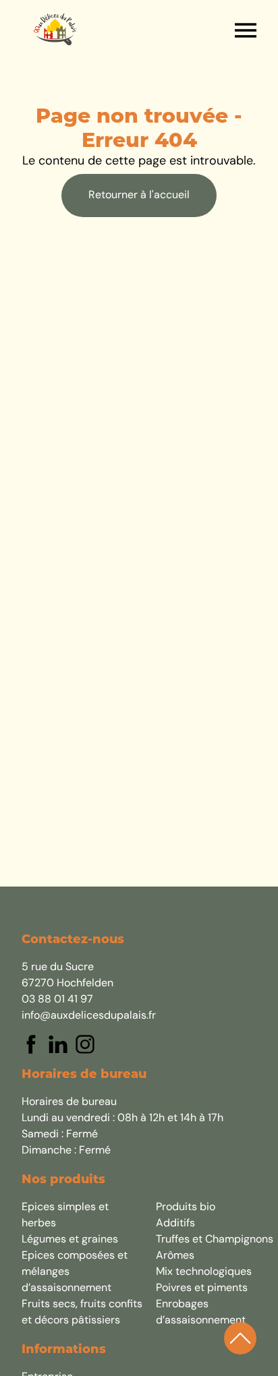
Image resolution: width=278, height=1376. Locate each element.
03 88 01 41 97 (57, 999)
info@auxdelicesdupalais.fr (89, 1016)
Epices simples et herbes (65, 1215)
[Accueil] (55, 30)
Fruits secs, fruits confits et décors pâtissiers (82, 1312)
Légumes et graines (70, 1239)
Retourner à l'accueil (139, 195)
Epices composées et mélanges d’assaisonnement (75, 1272)
